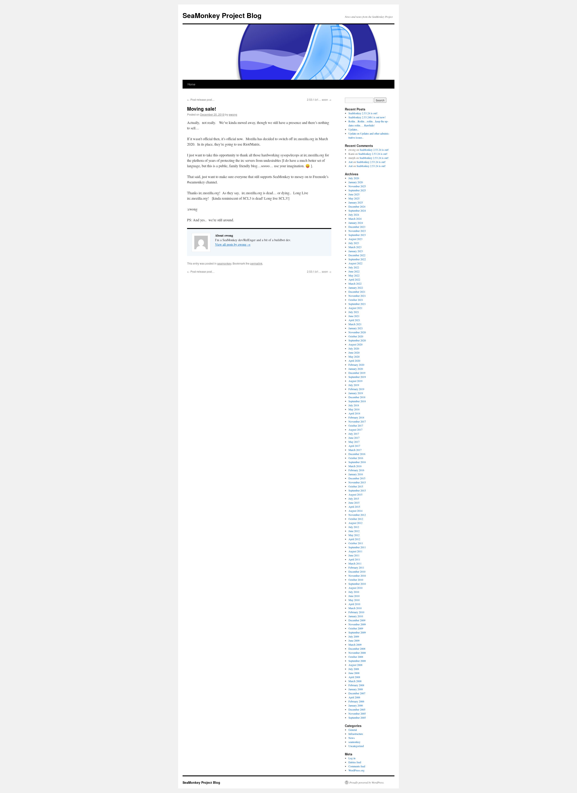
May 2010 (353, 600)
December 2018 (356, 397)
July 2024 (353, 214)
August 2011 (355, 551)
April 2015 (354, 506)
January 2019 (355, 393)
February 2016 (356, 470)
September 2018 (357, 401)
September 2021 (357, 304)
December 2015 (356, 478)
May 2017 (353, 441)
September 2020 (357, 340)
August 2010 (355, 588)
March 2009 (355, 644)
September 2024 (357, 210)
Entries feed (354, 762)
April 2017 (354, 446)
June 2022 (353, 271)
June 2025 (353, 194)
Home (191, 84)
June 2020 (353, 352)
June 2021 (353, 316)
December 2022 (356, 255)
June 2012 (353, 531)
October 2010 (355, 579)
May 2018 (353, 409)
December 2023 (356, 227)
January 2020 (355, 368)
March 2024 (355, 218)
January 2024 (355, 222)
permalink (256, 263)
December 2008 (356, 648)
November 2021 (357, 295)
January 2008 (355, 689)
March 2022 (355, 283)
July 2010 (353, 592)
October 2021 (355, 300)
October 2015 (355, 486)
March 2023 (355, 247)
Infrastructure (355, 734)
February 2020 (356, 364)
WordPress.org (356, 770)
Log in (351, 758)
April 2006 (354, 697)
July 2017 (353, 433)
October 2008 (355, 656)
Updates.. (353, 129)
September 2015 (357, 490)
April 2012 (354, 539)
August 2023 (355, 239)
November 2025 (357, 186)
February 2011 (356, 567)
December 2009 (356, 620)
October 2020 (355, 336)
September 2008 (357, 661)
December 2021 (356, 291)
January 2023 (355, 251)
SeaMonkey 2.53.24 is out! (363, 113)
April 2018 (354, 413)
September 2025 (357, 190)
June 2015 (353, 502)
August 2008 (355, 665)
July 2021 (353, 312)
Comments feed (356, 766)
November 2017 (357, 421)
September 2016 (357, 462)
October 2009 (355, 628)
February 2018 (356, 417)
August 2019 (355, 381)
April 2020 (354, 360)
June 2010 (353, 596)
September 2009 (357, 632)
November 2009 (357, 624)
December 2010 (356, 571)
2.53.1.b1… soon (319, 99)
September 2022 (357, 259)
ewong (233, 114)
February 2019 (356, 389)
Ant (350, 162)
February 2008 (356, 685)
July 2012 (353, 527)
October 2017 (355, 425)
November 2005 (357, 713)
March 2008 (355, 681)
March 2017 (355, 450)
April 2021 (354, 320)
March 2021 (355, 324)
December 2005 (356, 709)
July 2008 (353, 669)
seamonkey (224, 263)
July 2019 (353, 385)
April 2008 (354, 677)
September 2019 (357, 377)
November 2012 (357, 514)
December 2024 (356, 206)
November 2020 (357, 332)
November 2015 (357, 482)
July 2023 (353, 243)
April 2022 (354, 279)
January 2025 (355, 202)
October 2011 (355, 543)
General (352, 729)
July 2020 (353, 348)
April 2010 (354, 604)
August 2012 (355, 523)
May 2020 (353, 356)
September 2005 (357, 717)
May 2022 (353, 275)
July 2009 (353, 636)
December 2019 (356, 373)
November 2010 (357, 575)
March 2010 (355, 608)
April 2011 (354, 559)
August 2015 (355, 494)
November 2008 (357, 652)
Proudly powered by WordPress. (366, 782)
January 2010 (355, 616)
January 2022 (355, 287)
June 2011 (353, 555)
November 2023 (357, 231)
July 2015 (353, 498)
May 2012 (353, 535)
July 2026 (353, 178)
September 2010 (357, 583)
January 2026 (355, 182)
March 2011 (355, 563)
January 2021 (355, 328)
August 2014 (355, 510)
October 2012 (355, 519)
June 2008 (353, 673)
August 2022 (355, 263)
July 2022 (353, 267)
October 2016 (355, 458)
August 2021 (355, 308)
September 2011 (357, 547)
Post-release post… (201, 99)
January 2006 (355, 705)
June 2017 (353, 437)
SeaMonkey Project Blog (222, 15)
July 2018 (353, 405)
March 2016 (355, 466)
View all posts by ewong (232, 244)
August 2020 (355, 344)
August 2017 (355, 429)
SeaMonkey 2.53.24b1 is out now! (367, 117)
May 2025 (353, 198)
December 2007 (356, 693)
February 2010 (356, 612)
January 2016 (355, 474)
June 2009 (353, 640)
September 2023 (357, 235)
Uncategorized (356, 746)
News (351, 738)
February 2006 (356, 701)
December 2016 (356, 454)
